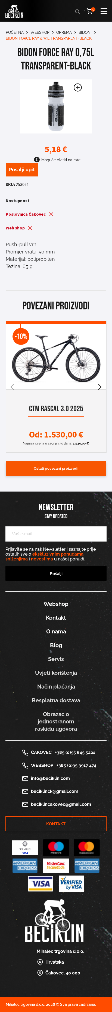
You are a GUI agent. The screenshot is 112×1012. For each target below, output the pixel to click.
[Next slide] (99, 386)
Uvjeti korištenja (56, 673)
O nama (56, 631)
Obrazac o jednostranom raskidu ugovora (56, 721)
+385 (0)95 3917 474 (75, 765)
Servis (56, 659)
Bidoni (85, 32)
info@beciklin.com (50, 778)
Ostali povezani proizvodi (56, 468)
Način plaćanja (56, 686)
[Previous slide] (12, 386)
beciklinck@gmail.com (54, 791)
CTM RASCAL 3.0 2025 (56, 409)
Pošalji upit (22, 169)
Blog (56, 645)
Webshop (39, 32)
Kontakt (56, 617)
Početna (15, 32)
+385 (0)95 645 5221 (74, 752)
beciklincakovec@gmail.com (61, 804)
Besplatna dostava (56, 700)
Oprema (64, 32)
